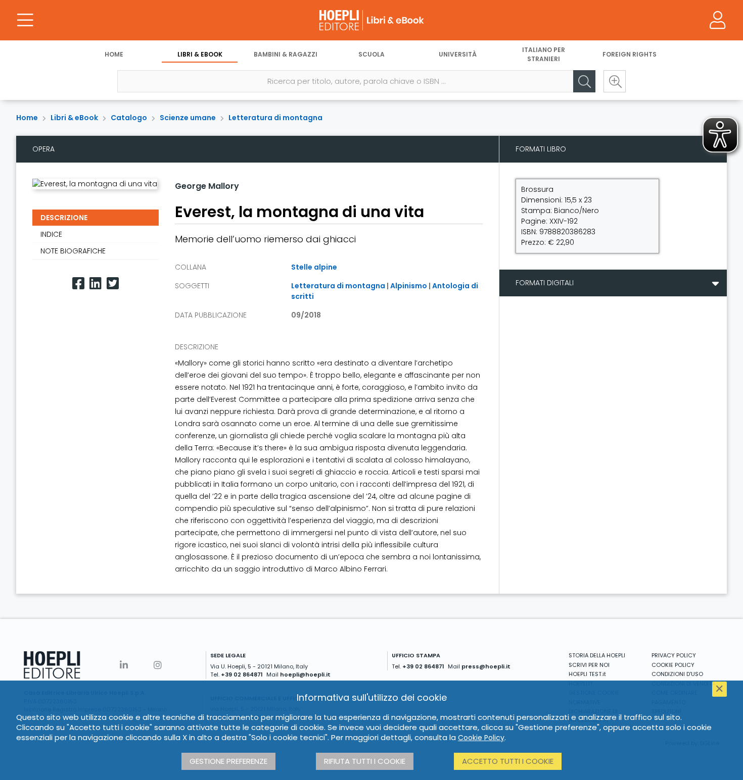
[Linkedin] (95, 283)
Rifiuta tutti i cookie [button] (364, 761)
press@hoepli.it (485, 666)
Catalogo (129, 118)
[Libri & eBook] (371, 20)
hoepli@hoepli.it (305, 674)
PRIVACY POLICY (674, 655)
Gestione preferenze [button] (228, 761)
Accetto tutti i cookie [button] (507, 761)
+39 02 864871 (242, 674)
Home (114, 54)
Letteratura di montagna (275, 118)
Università (458, 54)
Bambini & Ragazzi (285, 54)
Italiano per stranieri (543, 54)
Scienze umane (188, 118)
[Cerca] (584, 81)
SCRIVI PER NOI (589, 665)
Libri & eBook (199, 54)
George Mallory (207, 186)
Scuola (371, 54)
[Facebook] (78, 283)
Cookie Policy (481, 738)
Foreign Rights (629, 54)
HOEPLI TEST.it (587, 674)
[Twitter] (113, 283)
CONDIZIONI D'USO (677, 674)
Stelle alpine (314, 267)
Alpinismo (408, 286)
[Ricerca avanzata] (614, 81)
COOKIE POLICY (673, 665)
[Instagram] (158, 665)
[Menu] (25, 20)
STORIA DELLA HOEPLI (597, 655)
